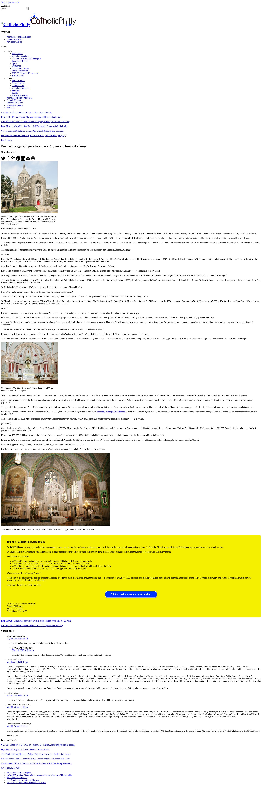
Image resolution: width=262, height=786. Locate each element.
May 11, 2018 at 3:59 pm (17, 707)
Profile (15, 93)
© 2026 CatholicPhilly (10, 768)
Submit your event (20, 71)
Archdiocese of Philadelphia (19, 37)
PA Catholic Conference (17, 777)
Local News (17, 53)
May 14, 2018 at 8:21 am (17, 638)
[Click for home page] (38, 24)
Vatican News (18, 75)
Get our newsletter (14, 39)
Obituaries (16, 66)
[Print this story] (33, 160)
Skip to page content (10, 2)
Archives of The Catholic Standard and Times (26, 782)
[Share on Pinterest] (18, 160)
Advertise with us (14, 42)
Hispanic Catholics (20, 95)
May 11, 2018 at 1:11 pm (17, 726)
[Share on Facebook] (8, 160)
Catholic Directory (15, 100)
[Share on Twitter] (3, 160)
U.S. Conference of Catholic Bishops (23, 780)
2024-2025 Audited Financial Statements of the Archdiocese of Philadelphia (39, 775)
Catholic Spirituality (20, 88)
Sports (14, 63)
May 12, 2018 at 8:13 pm (17, 662)
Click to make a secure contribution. (131, 594)
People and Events (20, 61)
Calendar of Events (20, 68)
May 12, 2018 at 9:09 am (17, 695)
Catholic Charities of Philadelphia (26, 58)
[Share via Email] (28, 160)
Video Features (18, 83)
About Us (11, 107)
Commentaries (18, 85)
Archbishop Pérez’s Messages (19, 98)
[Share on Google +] (13, 160)
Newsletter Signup (15, 105)
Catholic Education (20, 56)
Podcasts (16, 90)
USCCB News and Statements (25, 73)
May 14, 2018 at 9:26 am (23, 650)
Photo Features (18, 80)
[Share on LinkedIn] (23, 160)
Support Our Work (15, 103)
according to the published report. (111, 412)
